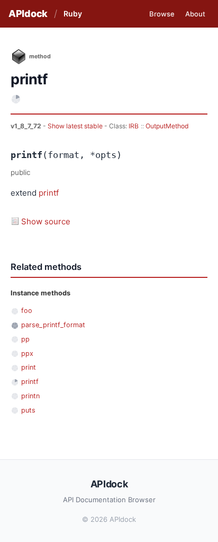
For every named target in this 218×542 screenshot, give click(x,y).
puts (28, 410)
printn (30, 396)
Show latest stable (76, 126)
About (195, 14)
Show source (45, 221)
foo (26, 310)
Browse (162, 14)
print (28, 367)
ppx (27, 353)
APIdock (28, 13)
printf (49, 193)
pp (25, 339)
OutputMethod (167, 126)
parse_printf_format (53, 325)
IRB (134, 126)
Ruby (72, 13)
